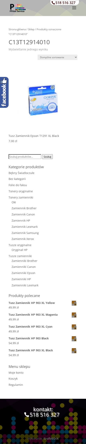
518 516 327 (65, 2)
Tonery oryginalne (21, 191)
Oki (14, 202)
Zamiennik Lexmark (25, 227)
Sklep (31, 29)
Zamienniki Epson (23, 273)
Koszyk (13, 378)
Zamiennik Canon (23, 214)
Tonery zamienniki (21, 197)
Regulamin (16, 385)
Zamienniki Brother (24, 261)
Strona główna (17, 29)
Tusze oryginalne (20, 245)
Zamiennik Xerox (23, 239)
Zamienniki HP (21, 279)
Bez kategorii (17, 179)
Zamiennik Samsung (25, 233)
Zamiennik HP (21, 220)
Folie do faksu (18, 185)
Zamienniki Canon (24, 267)
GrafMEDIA (51, 438)
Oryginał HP (19, 250)
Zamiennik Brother (24, 208)
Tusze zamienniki (20, 256)
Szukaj (47, 156)
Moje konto (16, 372)
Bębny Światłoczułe (21, 173)
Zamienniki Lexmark (25, 285)
